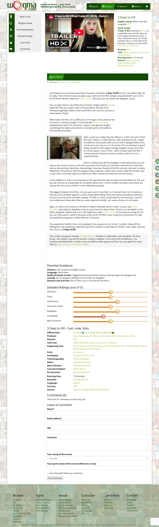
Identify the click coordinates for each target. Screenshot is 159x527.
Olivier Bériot (79, 369)
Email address (54, 418)
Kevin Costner (143, 52)
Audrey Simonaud (81, 362)
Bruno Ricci (141, 346)
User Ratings (42, 505)
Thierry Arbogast (81, 358)
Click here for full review (128, 45)
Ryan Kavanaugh (81, 336)
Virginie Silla (129, 336)
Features (108, 505)
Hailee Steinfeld (129, 52)
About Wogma (65, 499)
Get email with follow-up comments (66, 473)
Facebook (77, 332)
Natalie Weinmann (82, 372)
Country (17, 519)
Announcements (66, 513)
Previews (108, 502)
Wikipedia (100, 332)
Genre (16, 510)
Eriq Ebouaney (94, 348)
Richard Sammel (112, 346)
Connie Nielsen (124, 55)
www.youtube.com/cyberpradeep (72, 244)
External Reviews (43, 499)
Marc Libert (117, 336)
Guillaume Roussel (82, 365)
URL (49, 428)
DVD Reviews (42, 510)
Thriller (133, 63)
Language (17, 516)
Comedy (135, 60)
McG (143, 30)
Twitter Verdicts (43, 502)
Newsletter (86, 502)
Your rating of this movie (59, 454)
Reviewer (17, 521)
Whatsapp (86, 499)
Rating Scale (64, 510)
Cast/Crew (18, 508)
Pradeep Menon (87, 236)
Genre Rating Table (22, 513)
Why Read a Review (68, 508)
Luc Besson (95, 336)
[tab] (56, 77)
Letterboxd (86, 510)
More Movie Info (125, 65)
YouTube (89, 332)
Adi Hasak (106, 336)
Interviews (109, 508)
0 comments (64, 82)
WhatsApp (132, 499)
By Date (16, 499)
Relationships (123, 63)
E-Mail (130, 502)
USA (75, 386)
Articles (107, 499)
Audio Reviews (42, 508)
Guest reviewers (66, 505)
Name (50, 409)
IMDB (109, 332)
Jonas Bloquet (79, 348)
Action (128, 60)
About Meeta (65, 502)
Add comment (76, 82)
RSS (83, 513)
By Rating (17, 505)
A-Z (14, 502)
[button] (93, 6)
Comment (52, 437)
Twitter (84, 505)
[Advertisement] (24, 69)
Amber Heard (109, 212)
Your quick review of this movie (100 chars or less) (71, 463)
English (76, 383)
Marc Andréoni (128, 346)
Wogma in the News (68, 516)
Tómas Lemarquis (95, 346)
